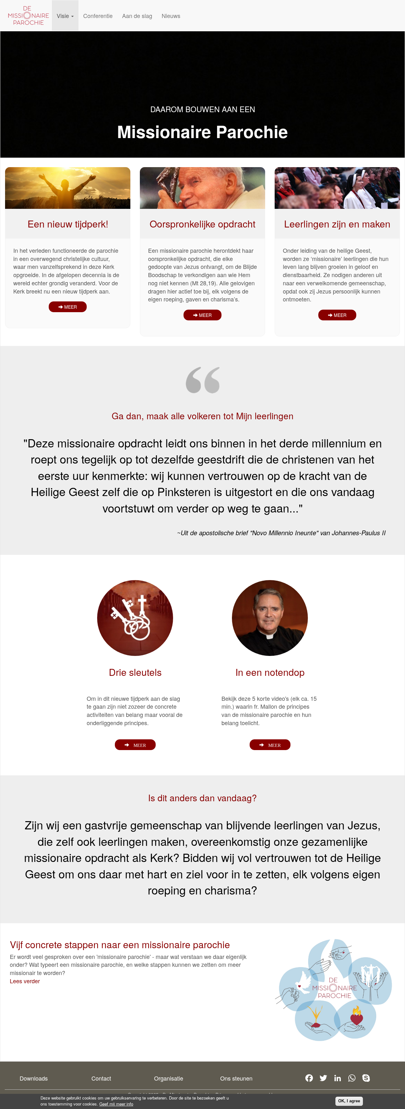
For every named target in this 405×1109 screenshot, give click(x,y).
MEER (70, 307)
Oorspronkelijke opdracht (202, 223)
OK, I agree (349, 1101)
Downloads (34, 1078)
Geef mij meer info (116, 1103)
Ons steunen (236, 1078)
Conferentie (98, 15)
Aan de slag (137, 15)
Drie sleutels (135, 672)
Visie (64, 15)
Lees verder (25, 981)
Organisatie (168, 1078)
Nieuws (171, 15)
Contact (101, 1078)
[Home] (28, 15)
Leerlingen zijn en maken (337, 223)
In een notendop (270, 672)
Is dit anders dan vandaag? (202, 797)
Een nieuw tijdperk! (68, 223)
